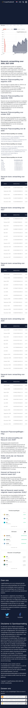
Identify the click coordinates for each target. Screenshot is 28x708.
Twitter (7, 617)
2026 (7, 25)
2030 (21, 25)
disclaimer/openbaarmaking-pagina (9, 673)
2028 (14, 25)
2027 (11, 25)
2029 (18, 25)
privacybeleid (23, 673)
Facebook (20, 617)
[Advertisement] (14, 13)
